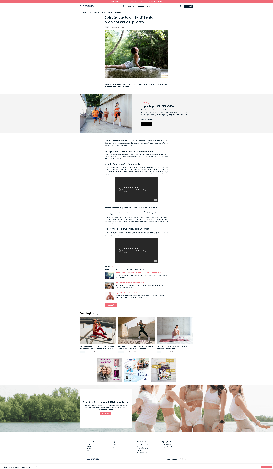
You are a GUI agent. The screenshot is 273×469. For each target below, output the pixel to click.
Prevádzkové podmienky (143, 445)
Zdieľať (110, 305)
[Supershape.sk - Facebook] (180, 459)
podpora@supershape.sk (168, 447)
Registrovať (115, 447)
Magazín (140, 6)
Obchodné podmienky (143, 448)
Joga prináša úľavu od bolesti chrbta (126, 293)
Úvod (88, 445)
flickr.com (112, 266)
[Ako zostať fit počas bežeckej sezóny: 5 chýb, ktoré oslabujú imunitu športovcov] (136, 330)
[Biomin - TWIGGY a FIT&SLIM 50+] (109, 370)
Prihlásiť (188, 6)
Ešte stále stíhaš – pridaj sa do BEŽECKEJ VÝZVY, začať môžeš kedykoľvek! (136, 1)
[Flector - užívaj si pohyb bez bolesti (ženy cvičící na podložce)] (136, 370)
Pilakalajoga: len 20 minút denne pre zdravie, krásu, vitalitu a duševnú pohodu (138, 272)
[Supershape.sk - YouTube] (185, 459)
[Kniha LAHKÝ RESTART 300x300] (163, 370)
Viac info (146, 124)
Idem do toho (105, 414)
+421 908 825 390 (166, 445)
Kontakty (139, 450)
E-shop (149, 6)
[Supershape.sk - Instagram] (182, 459)
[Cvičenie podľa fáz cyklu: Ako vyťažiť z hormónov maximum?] (175, 330)
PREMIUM (130, 6)
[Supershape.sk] (87, 6)
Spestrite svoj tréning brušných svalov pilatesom (130, 283)
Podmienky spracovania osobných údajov (148, 447)
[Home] (123, 6)
